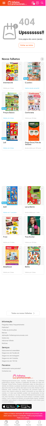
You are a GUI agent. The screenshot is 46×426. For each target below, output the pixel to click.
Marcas (4, 333)
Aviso (10, 416)
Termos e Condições (19, 416)
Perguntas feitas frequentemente (13, 325)
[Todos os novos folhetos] (42, 59)
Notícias (5, 343)
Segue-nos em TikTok (9, 361)
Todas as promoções (9, 330)
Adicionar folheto (8, 340)
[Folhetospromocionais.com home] (17, 3)
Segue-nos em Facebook (10, 353)
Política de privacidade (34, 416)
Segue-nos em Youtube (10, 358)
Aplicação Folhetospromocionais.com (15, 335)
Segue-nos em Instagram (10, 356)
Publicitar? (5, 327)
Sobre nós (5, 338)
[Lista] (37, 3)
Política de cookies (23, 418)
